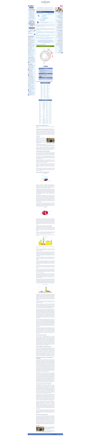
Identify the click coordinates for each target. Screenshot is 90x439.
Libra (43, 17)
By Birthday (59, 38)
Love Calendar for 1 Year (60, 28)
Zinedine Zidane (61, 46)
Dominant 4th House (30, 71)
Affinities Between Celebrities (31, 45)
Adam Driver (61, 48)
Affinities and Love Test (30, 46)
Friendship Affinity (30, 47)
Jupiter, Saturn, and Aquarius (31, 80)
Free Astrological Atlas (30, 41)
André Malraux (49, 35)
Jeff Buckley (45, 29)
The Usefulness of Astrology (31, 58)
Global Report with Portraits (59, 26)
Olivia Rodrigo (37, 29)
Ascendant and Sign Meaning (31, 40)
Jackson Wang (51, 37)
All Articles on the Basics (31, 62)
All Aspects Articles (31, 69)
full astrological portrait (49, 431)
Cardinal (46, 18)
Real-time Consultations (60, 32)
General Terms (37, 434)
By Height (59, 39)
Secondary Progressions (31, 54)
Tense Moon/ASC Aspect (31, 67)
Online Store (50, 434)
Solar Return (29, 53)
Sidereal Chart (44, 74)
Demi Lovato (61, 49)
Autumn (62, 19)
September (61, 18)
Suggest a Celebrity (60, 33)
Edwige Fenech (38, 38)
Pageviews (41, 20)
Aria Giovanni (45, 35)
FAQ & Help (47, 434)
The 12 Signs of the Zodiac (31, 60)
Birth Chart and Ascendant (31, 39)
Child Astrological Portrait (60, 16)
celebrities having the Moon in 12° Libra (47, 38)
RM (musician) (61, 47)
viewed (48, 42)
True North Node (41, 75)
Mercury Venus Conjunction (31, 65)
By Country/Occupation (60, 41)
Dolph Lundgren (38, 35)
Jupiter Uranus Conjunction (31, 79)
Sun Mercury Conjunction (31, 66)
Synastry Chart (29, 49)
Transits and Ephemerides (32, 9)
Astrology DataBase (41, 40)
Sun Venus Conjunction (30, 68)
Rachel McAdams (42, 29)
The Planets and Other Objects (31, 61)
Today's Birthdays (61, 42)
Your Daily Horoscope (30, 37)
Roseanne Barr (42, 35)
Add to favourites (39, 13)
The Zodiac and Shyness (31, 86)
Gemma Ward (52, 35)
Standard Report (61, 25)
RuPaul (48, 29)
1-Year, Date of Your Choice (59, 20)
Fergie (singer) (47, 37)
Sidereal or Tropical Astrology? (31, 59)
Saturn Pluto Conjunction (31, 81)
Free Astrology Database (60, 31)
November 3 (46, 14)
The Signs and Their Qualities (31, 88)
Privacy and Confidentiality (42, 434)
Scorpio (45, 17)
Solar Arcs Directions (30, 55)
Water (44, 18)
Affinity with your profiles (51, 13)
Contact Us (31, 434)
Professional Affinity (30, 48)
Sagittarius (47, 17)
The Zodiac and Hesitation (31, 85)
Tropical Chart (41, 74)
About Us (34, 434)
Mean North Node (45, 75)
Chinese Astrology (41, 19)
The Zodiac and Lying (30, 87)
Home (29, 434)
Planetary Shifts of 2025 (30, 78)
